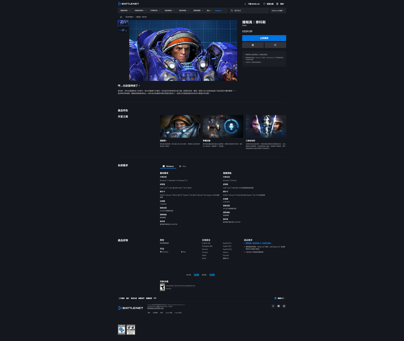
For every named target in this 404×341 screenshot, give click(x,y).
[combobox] (251, 10)
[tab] (168, 166)
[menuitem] (125, 10)
